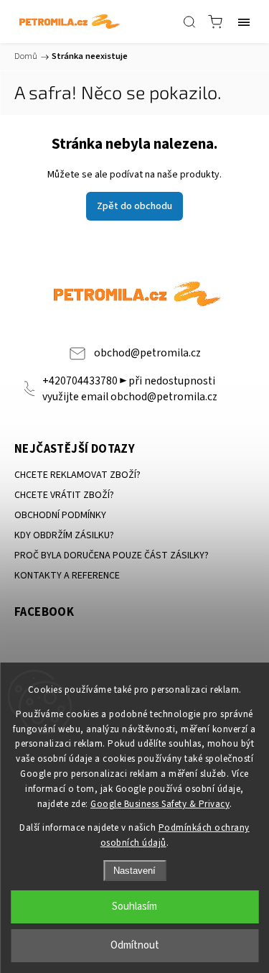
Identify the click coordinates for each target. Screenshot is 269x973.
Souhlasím (134, 906)
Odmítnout (134, 945)
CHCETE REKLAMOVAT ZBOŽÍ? (77, 475)
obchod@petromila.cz (147, 353)
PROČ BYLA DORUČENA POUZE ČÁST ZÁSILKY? (111, 555)
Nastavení (134, 870)
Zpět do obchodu (134, 206)
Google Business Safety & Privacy (160, 804)
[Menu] (244, 21)
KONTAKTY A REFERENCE (67, 575)
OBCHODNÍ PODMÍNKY (60, 515)
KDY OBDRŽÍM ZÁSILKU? (64, 535)
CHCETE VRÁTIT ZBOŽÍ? (64, 495)
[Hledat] (189, 21)
